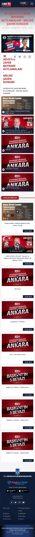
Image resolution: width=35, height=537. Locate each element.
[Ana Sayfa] (6, 3)
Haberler (6, 513)
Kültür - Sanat (27, 28)
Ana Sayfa (6, 28)
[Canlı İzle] (24, 3)
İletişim (21, 519)
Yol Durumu (7, 519)
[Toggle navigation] (32, 3)
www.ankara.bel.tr (17, 496)
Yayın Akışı (22, 516)
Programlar (7, 516)
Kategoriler (16, 28)
